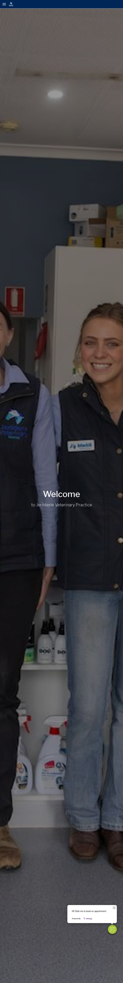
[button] (112, 929)
